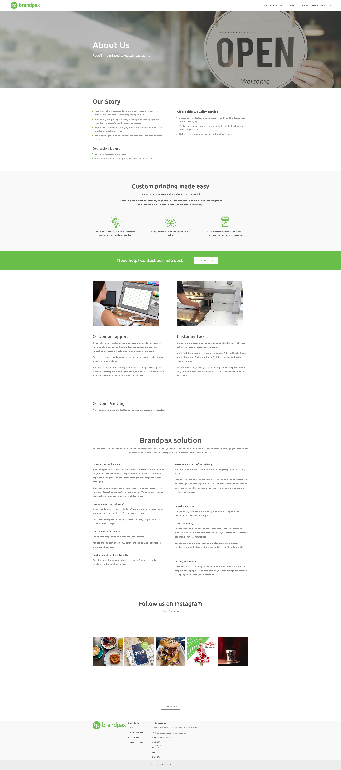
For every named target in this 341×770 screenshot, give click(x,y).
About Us (293, 5)
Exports (304, 5)
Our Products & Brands (272, 5)
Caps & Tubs (156, 727)
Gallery (314, 5)
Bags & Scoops (134, 737)
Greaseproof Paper (135, 732)
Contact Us (326, 5)
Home (130, 727)
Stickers (155, 732)
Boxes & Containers (136, 742)
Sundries (155, 742)
